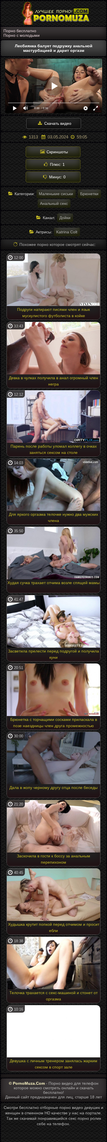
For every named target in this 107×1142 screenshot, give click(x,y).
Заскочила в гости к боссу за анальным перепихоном (53, 859)
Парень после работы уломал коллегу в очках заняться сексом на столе (54, 449)
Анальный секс (54, 203)
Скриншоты (56, 152)
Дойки (64, 217)
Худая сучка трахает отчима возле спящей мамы (53, 582)
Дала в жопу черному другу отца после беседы (53, 787)
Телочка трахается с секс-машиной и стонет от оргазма (53, 995)
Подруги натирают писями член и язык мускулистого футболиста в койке (53, 312)
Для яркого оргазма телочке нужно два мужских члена (53, 517)
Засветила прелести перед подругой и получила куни (53, 654)
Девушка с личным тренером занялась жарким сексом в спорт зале (53, 1064)
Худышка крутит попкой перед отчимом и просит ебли (53, 927)
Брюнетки (89, 193)
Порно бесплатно (19, 30)
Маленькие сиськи (56, 193)
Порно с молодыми (21, 35)
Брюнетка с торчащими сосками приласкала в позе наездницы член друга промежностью (53, 722)
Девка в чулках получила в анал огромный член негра (53, 381)
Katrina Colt (66, 232)
